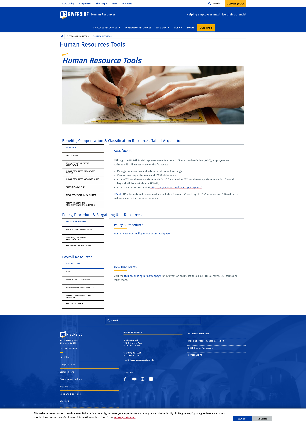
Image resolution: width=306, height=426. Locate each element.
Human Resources (103, 14)
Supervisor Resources (77, 36)
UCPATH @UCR (195, 355)
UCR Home (127, 3)
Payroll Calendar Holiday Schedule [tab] (78, 297)
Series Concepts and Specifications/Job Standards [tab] (80, 204)
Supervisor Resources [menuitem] (138, 28)
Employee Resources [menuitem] (105, 28)
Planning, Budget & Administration (206, 341)
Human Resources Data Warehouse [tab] (82, 179)
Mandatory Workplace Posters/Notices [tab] (76, 238)
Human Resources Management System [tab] (80, 172)
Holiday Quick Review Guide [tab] (79, 229)
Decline (262, 418)
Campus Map (85, 3)
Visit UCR (64, 401)
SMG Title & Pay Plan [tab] (75, 187)
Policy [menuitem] (178, 28)
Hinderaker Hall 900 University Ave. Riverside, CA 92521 (133, 343)
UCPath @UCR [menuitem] (236, 3)
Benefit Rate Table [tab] (74, 303)
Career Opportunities (71, 379)
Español (64, 387)
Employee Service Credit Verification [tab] (77, 164)
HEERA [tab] (69, 272)
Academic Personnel (198, 334)
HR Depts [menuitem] (161, 28)
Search (216, 3)
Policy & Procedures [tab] (76, 221)
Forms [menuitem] (190, 28)
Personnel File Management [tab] (79, 245)
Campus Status (67, 365)
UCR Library (66, 357)
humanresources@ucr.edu (142, 360)
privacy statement (124, 417)
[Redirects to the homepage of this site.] (62, 36)
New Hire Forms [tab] (73, 264)
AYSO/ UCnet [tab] (72, 147)
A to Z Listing (68, 3)
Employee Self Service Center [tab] (80, 288)
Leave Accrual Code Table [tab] (78, 280)
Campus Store (67, 372)
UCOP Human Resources (200, 348)
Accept (242, 418)
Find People (101, 3)
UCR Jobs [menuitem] (206, 27)
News (114, 3)
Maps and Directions (70, 394)
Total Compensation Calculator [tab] (81, 195)
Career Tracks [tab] (73, 155)
